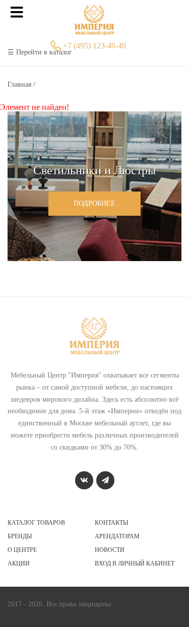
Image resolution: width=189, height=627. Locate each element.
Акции (19, 563)
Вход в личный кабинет (134, 563)
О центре (22, 550)
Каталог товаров (36, 523)
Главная (20, 84)
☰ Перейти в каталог (40, 52)
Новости (109, 550)
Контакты (111, 523)
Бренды (20, 536)
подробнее (94, 203)
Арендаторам (117, 536)
